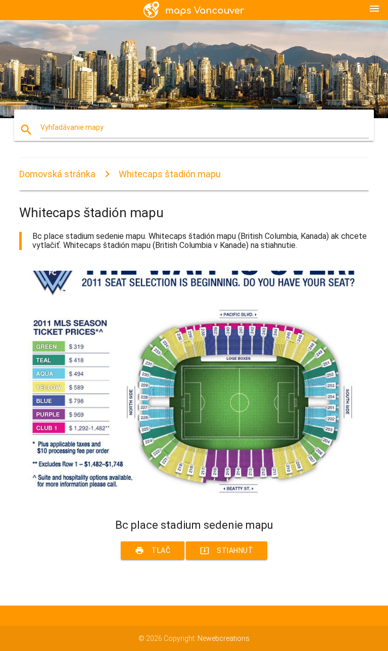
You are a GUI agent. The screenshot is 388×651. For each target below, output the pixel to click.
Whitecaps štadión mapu (170, 174)
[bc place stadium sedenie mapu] (193, 501)
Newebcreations (224, 638)
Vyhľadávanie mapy (72, 127)
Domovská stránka (57, 174)
